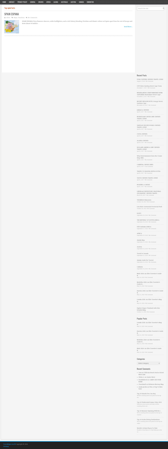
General (32, 2)
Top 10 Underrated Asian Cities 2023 (149, 402)
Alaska (56, 2)
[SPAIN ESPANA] (11, 26)
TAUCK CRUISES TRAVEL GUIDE (147, 178)
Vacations (21, 17)
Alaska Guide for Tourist (145, 260)
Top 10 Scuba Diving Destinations (148, 419)
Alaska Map (141, 240)
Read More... (128, 26)
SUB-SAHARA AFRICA (144, 227)
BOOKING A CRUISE (143, 184)
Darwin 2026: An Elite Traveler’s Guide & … (150, 292)
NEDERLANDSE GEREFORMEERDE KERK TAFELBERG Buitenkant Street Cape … (150, 93)
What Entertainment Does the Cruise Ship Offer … (149, 157)
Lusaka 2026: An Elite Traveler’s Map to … (149, 300)
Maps (15, 17)
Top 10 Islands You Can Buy (146, 393)
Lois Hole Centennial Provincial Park (149, 206)
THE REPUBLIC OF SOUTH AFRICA (148, 220)
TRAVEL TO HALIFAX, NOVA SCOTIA (148, 171)
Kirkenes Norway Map (156, 384)
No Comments (32, 17)
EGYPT (139, 213)
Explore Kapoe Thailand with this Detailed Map (148, 309)
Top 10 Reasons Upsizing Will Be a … (149, 411)
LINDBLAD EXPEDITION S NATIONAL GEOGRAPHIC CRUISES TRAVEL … (149, 192)
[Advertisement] (62, 56)
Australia (64, 2)
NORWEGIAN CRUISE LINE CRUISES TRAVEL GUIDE (148, 117)
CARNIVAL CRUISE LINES (145, 164)
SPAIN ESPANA (11, 14)
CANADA (140, 267)
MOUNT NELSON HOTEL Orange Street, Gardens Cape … (150, 102)
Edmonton (90, 2)
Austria (73, 2)
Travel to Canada (142, 253)
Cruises (40, 2)
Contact (11, 2)
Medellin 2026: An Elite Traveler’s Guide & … (148, 283)
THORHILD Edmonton (144, 200)
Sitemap (6, 446)
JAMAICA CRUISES (143, 110)
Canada (81, 2)
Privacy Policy (22, 2)
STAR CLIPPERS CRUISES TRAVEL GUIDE (150, 79)
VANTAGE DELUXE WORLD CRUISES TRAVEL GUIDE (148, 126)
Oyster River (151, 377)
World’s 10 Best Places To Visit (147, 428)
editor (8, 17)
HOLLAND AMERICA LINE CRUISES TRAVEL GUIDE (148, 148)
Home (4, 2)
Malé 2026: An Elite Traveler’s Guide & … (149, 274)
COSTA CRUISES (142, 134)
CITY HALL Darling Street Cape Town (149, 86)
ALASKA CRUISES (142, 140)
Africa (48, 2)
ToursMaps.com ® (9, 444)
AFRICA (139, 233)
